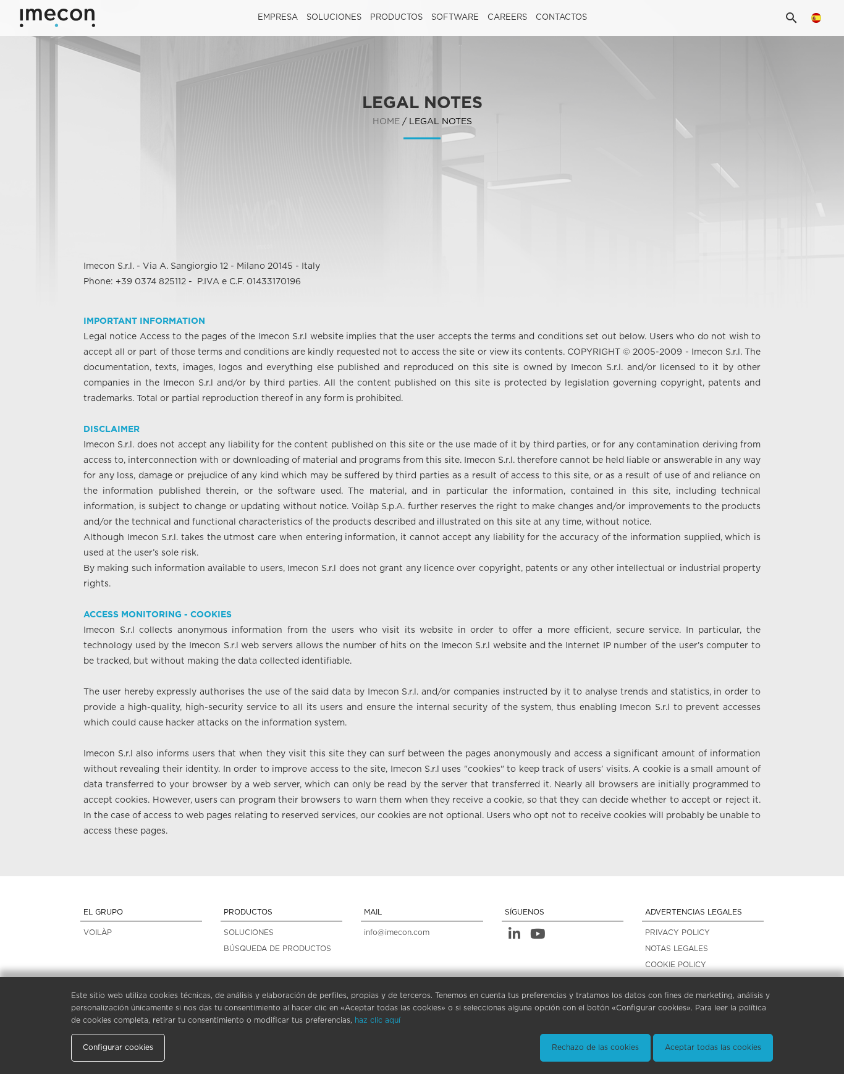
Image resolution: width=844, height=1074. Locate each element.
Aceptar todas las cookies (713, 1047)
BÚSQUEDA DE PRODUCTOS (277, 948)
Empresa (278, 18)
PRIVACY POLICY (677, 932)
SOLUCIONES (249, 932)
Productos (396, 18)
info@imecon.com (396, 932)
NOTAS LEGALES (676, 948)
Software (455, 18)
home (386, 121)
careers (507, 18)
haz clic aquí (377, 1020)
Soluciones (333, 18)
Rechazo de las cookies (595, 1047)
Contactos (561, 18)
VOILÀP (97, 932)
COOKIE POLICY (675, 964)
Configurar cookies (118, 1047)
